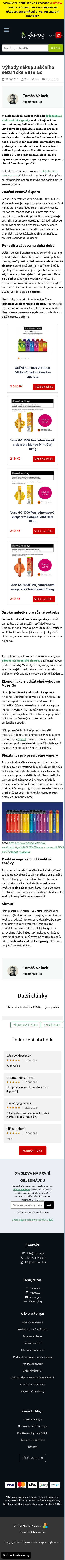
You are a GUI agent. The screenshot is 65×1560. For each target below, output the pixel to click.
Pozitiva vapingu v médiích (32, 1433)
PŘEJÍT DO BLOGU (32, 1457)
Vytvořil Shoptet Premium (27, 1526)
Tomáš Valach (35, 95)
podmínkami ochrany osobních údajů (32, 1219)
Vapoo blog (35, 1301)
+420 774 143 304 (35, 1257)
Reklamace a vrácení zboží (32, 1329)
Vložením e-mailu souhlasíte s (32, 1216)
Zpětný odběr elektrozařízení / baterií (32, 1377)
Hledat (55, 48)
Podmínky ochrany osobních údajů (32, 1356)
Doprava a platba (32, 1336)
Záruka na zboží (32, 1343)
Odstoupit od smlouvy (16, 1555)
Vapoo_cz (35, 1297)
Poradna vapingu (32, 1419)
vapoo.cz (35, 1287)
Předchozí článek (25, 1025)
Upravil (32, 1532)
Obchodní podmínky (32, 1349)
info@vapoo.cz (35, 1253)
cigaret (22, 739)
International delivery (32, 1384)
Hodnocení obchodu (32, 1039)
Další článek (52, 1025)
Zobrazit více (33, 1150)
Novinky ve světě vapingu (32, 1425)
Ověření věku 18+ (33, 1370)
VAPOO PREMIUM (21, 1189)
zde (41, 1199)
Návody (32, 1446)
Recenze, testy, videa (32, 1439)
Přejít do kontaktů (35, 1262)
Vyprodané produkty (32, 1391)
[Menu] (6, 30)
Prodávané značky (32, 1363)
